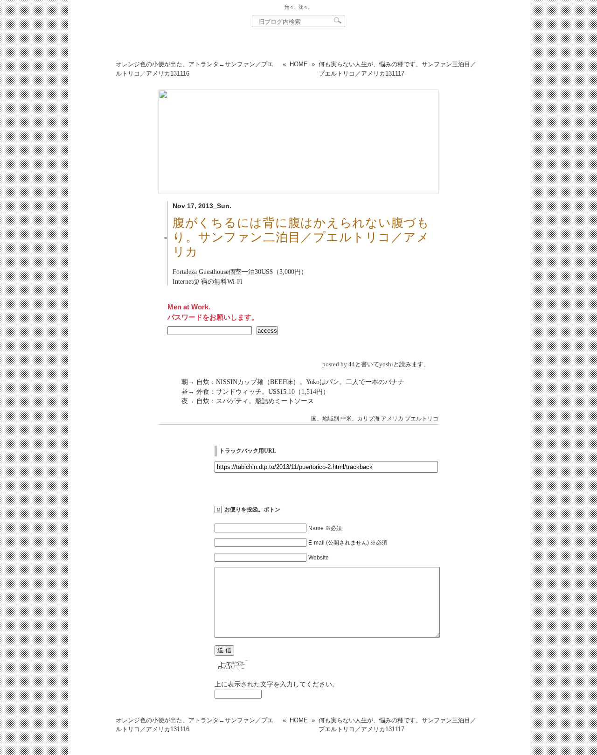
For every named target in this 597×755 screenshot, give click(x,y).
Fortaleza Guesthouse (201, 271)
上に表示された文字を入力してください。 (277, 684)
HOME (299, 64)
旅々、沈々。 (298, 7)
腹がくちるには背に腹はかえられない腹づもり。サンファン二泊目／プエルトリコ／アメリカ (301, 237)
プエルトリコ (421, 418)
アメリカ (392, 418)
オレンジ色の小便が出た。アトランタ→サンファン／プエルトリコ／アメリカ (194, 69)
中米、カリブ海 (360, 418)
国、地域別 (325, 418)
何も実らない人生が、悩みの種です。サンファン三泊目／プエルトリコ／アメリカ (397, 69)
